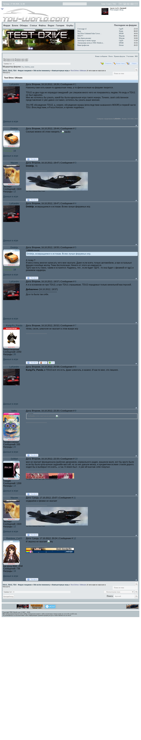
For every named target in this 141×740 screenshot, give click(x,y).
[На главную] (51, 15)
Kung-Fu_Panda (14, 325)
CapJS (121, 29)
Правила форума (119, 56)
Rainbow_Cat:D (14, 538)
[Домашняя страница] (43, 362)
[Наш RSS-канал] (132, 5)
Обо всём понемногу (41, 71)
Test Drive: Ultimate (78, 71)
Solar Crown (106, 4)
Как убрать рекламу (84, 38)
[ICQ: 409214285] (51, 362)
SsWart (14, 459)
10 (76, 459)
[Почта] (136, 5)
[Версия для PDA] (124, 5)
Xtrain (121, 31)
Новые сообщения (101, 56)
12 (74, 538)
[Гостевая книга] (120, 5)
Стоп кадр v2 (81, 29)
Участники (130, 56)
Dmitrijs (14, 128)
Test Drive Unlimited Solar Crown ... (89, 33)
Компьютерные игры (60, 71)
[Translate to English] (128, 5)
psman (32, 67)
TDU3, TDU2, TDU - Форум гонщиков (17, 71)
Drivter (121, 45)
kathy (14, 411)
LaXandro (14, 84)
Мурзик (121, 36)
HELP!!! (80, 36)
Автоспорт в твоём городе (86, 41)
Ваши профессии (83, 45)
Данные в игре (10, 121)
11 (74, 498)
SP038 (121, 33)
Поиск (111, 56)
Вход (121, 10)
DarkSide (27, 67)
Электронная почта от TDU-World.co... (90, 43)
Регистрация (114, 10)
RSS (136, 56)
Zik (23, 67)
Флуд (79, 31)
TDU (114, 4)
